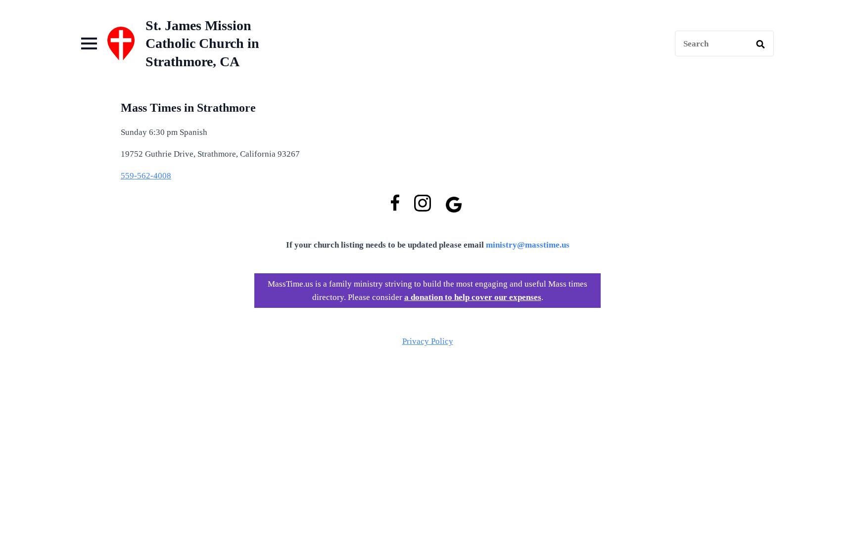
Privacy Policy (427, 341)
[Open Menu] (89, 43)
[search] (760, 44)
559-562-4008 (146, 175)
